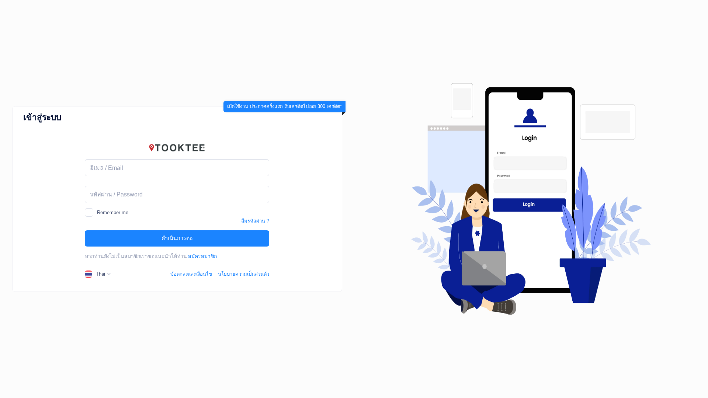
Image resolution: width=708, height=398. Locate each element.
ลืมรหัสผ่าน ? (255, 221)
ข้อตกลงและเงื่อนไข (191, 274)
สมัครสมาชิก (202, 256)
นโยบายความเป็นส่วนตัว (243, 274)
